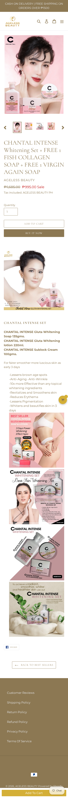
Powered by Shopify (50, 786)
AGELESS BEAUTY (26, 786)
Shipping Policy (18, 702)
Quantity (9, 205)
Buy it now (34, 233)
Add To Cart (34, 793)
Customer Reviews (20, 693)
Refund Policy (17, 722)
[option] (17, 127)
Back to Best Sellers (36, 664)
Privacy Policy (17, 731)
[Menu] (62, 21)
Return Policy (17, 712)
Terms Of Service (19, 741)
